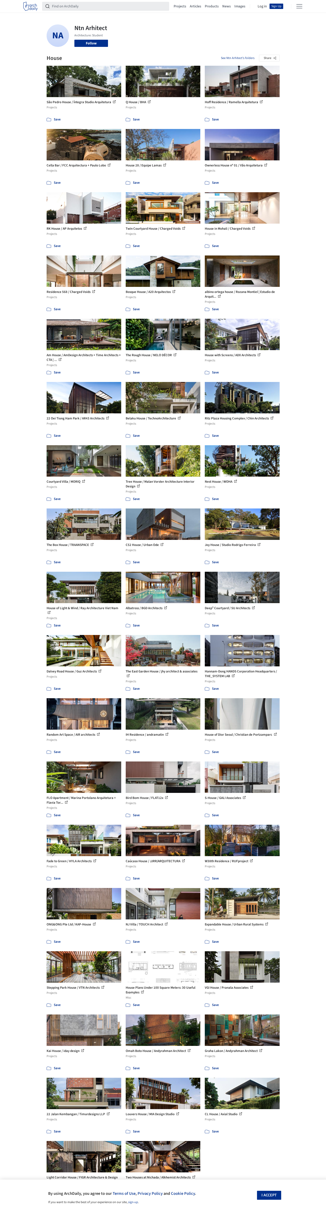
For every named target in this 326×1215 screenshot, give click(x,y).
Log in (262, 6)
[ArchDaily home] (30, 6)
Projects (180, 6)
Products (212, 6)
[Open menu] (299, 6)
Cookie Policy (183, 1193)
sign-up (133, 1202)
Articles (195, 6)
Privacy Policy (150, 1193)
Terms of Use (124, 1193)
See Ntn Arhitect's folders (238, 58)
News (226, 6)
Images (239, 6)
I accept (269, 1195)
